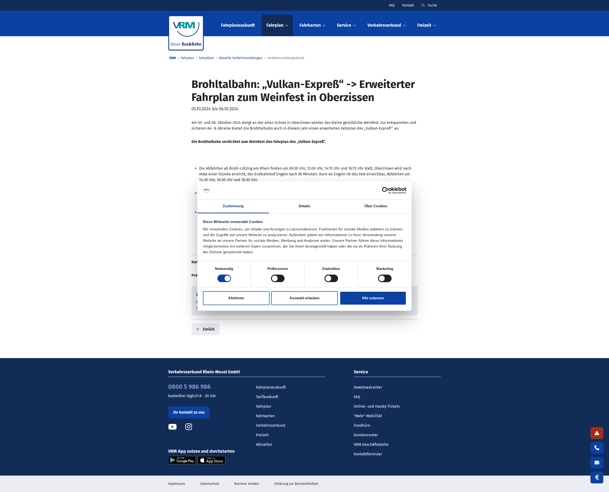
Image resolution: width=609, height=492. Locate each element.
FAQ (392, 5)
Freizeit (262, 435)
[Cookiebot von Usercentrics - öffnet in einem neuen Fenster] (385, 190)
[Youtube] (176, 427)
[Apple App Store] (211, 459)
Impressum (176, 484)
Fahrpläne (206, 58)
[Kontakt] (596, 463)
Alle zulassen (373, 298)
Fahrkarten (265, 416)
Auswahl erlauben (304, 298)
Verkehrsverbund (270, 425)
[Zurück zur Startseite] (186, 33)
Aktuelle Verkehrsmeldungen (240, 58)
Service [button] (344, 25)
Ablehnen (236, 298)
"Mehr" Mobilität (368, 416)
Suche (432, 5)
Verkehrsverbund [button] (384, 25)
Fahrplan (187, 58)
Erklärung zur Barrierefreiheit (296, 484)
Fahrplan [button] (274, 25)
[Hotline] (596, 448)
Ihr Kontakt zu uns (189, 412)
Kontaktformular (368, 454)
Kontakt (408, 5)
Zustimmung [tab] (233, 206)
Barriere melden (246, 484)
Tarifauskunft (267, 397)
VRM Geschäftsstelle (371, 444)
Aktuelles (264, 444)
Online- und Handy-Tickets (377, 406)
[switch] (278, 278)
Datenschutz (209, 484)
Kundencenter (366, 435)
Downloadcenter (368, 387)
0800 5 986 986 (189, 387)
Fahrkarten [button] (310, 25)
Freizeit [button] (424, 25)
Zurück (208, 329)
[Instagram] (188, 427)
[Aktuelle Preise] (596, 477)
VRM (172, 58)
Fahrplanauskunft (238, 25)
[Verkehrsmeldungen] (596, 433)
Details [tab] (304, 206)
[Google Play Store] (182, 459)
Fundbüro (362, 425)
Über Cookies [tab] (375, 206)
